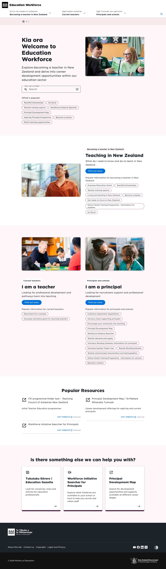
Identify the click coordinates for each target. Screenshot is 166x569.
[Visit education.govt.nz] (20, 533)
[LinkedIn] (142, 547)
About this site (15, 547)
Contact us (29, 547)
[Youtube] (134, 547)
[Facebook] (138, 547)
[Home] (5, 5)
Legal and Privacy (56, 547)
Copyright (41, 547)
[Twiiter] (146, 547)
